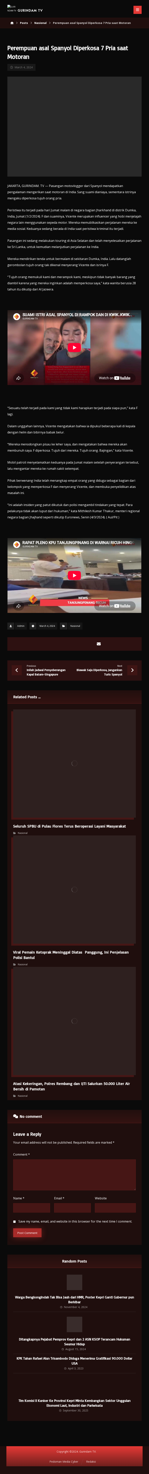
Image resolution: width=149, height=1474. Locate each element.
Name (18, 1198)
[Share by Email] (99, 644)
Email (59, 1198)
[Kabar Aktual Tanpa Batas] (11, 9)
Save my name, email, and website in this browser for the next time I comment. (75, 1221)
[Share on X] (60, 644)
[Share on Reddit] (79, 644)
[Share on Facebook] (50, 644)
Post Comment (27, 1233)
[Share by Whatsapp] (89, 644)
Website (101, 1198)
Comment (21, 1154)
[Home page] (12, 23)
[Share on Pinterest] (70, 644)
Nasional (75, 626)
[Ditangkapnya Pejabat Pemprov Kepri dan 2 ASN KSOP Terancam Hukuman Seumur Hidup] (74, 1324)
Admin (20, 626)
